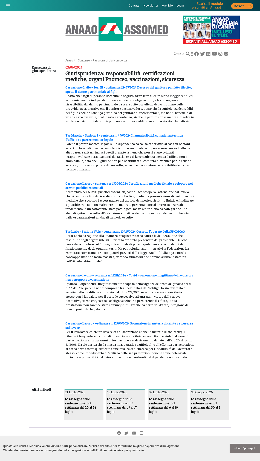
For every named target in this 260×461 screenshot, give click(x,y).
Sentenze (84, 60)
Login (180, 5)
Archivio (167, 5)
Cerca (180, 53)
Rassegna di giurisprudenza (110, 60)
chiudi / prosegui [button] (245, 448)
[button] (3, 459)
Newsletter (150, 5)
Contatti (134, 5)
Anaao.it (70, 60)
